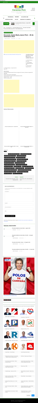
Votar (33, 395)
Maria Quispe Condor (17, 166)
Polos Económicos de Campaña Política (10, 295)
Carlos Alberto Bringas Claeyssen (10, 155)
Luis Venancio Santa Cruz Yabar (21, 164)
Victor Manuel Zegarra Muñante (22, 171)
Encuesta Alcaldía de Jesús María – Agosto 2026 (21, 228)
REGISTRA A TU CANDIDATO (25, 19)
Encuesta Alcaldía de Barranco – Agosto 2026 (22, 22)
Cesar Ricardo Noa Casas (21, 155)
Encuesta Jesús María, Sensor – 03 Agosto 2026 (21, 242)
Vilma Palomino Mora (8, 173)
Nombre (6, 203)
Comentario (7, 191)
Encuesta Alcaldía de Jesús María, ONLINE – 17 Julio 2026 (23, 249)
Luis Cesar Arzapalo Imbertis (20, 162)
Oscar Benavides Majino (20, 168)
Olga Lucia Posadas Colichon (9, 168)
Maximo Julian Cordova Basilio (27, 166)
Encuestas (14, 229)
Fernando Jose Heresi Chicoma (9, 157)
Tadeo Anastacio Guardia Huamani (10, 171)
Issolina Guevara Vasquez (20, 157)
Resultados (28, 395)
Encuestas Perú (19, 10)
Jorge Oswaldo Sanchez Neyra (22, 159)
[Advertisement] (19, 46)
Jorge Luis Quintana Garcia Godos (10, 159)
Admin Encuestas (7, 38)
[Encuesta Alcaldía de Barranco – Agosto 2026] (12, 24)
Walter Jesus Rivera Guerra (17, 173)
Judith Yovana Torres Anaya (9, 162)
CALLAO (16, 19)
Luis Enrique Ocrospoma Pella (9, 164)
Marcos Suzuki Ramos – (8, 166)
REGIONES (17, 16)
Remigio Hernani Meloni (29, 168)
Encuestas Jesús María (8, 32)
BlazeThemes (21, 401)
